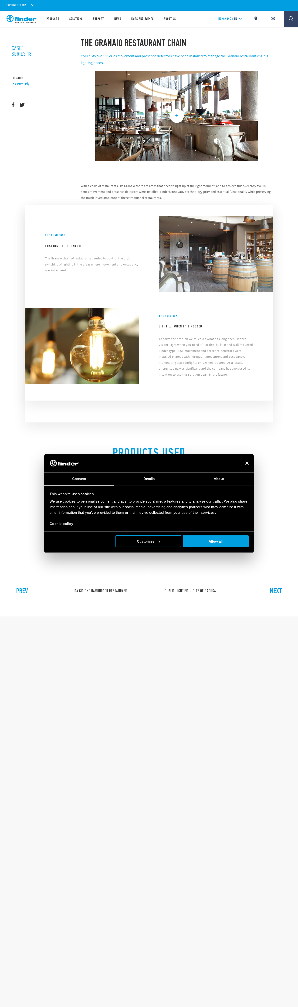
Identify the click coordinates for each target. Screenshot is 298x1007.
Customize (145, 541)
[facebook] (13, 105)
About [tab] (219, 478)
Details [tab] (149, 478)
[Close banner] (247, 463)
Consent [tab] (79, 478)
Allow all (216, 541)
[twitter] (22, 105)
